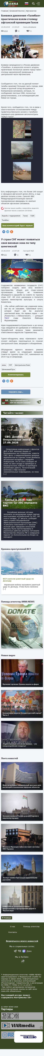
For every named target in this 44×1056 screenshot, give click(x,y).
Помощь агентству (31, 926)
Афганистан (31, 11)
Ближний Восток (17, 11)
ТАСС (6, 318)
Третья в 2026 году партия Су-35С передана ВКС (20, 502)
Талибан (5, 220)
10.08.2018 (10, 27)
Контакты (12, 932)
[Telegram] (7, 231)
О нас (12, 926)
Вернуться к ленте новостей (22, 941)
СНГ (10, 365)
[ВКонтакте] (3, 231)
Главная (4, 11)
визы (4, 365)
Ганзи (25, 216)
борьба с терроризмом (11, 216)
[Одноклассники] (11, 231)
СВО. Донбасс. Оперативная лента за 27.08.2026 (18, 439)
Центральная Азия (22, 365)
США (32, 216)
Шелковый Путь (8, 369)
